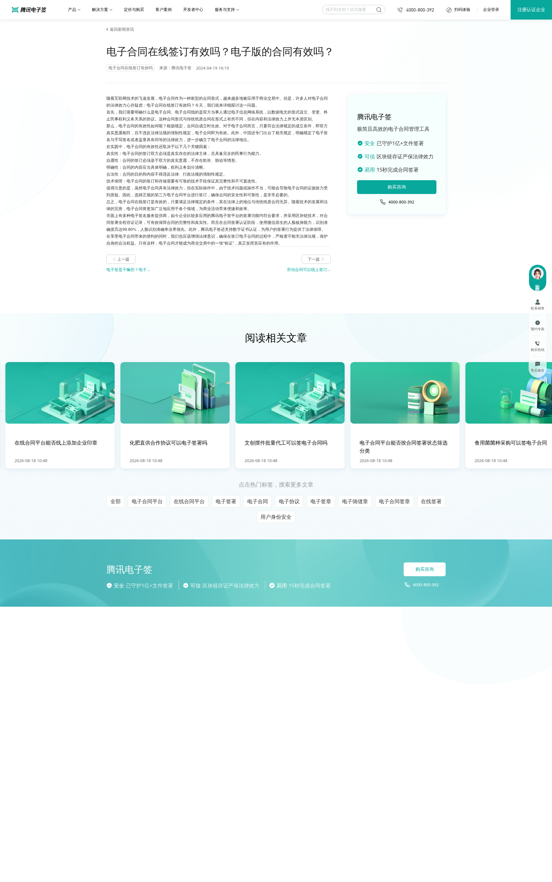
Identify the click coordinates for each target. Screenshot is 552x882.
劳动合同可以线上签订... (309, 269)
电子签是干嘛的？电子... (128, 269)
